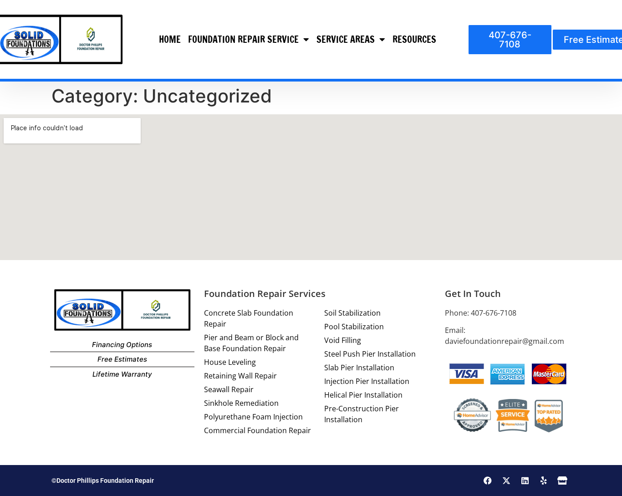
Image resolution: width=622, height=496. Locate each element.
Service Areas (345, 39)
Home (170, 39)
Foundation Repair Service (243, 39)
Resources (414, 39)
